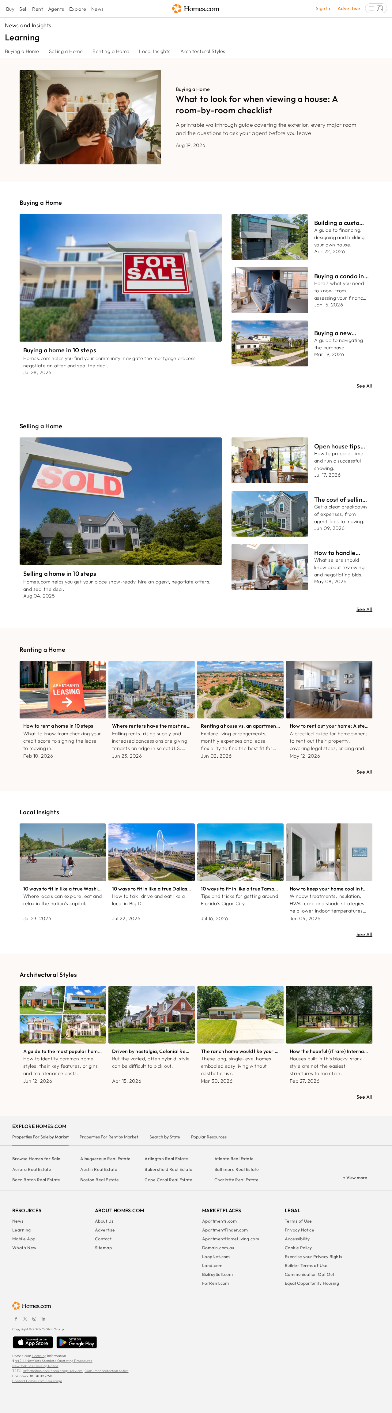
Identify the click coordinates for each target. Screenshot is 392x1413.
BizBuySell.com (217, 1274)
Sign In (323, 8)
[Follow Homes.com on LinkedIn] (43, 1319)
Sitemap (103, 1247)
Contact (103, 1239)
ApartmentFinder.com (225, 1230)
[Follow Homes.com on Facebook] (16, 1319)
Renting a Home (110, 51)
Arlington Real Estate (166, 1158)
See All (364, 386)
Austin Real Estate (98, 1169)
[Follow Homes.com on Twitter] (25, 1319)
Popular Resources (209, 1137)
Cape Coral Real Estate (168, 1179)
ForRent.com (215, 1283)
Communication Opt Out (309, 1274)
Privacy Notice (299, 1230)
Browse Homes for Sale (36, 1158)
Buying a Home (22, 51)
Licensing (39, 1356)
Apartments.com (219, 1221)
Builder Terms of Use (306, 1265)
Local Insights (154, 51)
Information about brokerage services (53, 1371)
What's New (24, 1247)
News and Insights (28, 25)
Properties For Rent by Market (109, 1137)
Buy (10, 9)
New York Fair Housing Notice (35, 1366)
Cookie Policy (298, 1247)
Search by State (164, 1137)
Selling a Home (66, 51)
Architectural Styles (202, 51)
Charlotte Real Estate (236, 1179)
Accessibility (297, 1239)
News (97, 9)
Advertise (348, 8)
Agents (56, 9)
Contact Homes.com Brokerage (37, 1381)
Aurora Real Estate (31, 1169)
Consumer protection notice (107, 1371)
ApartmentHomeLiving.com (230, 1239)
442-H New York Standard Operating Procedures (53, 1361)
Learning (21, 1230)
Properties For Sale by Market (40, 1137)
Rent (37, 9)
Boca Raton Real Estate (36, 1179)
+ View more (355, 1177)
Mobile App (24, 1239)
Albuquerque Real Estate (105, 1158)
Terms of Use (298, 1221)
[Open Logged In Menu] (376, 8)
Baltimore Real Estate (236, 1169)
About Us (104, 1221)
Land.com (212, 1265)
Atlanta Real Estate (234, 1158)
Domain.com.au (218, 1247)
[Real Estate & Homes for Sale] (196, 8)
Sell (23, 9)
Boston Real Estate (99, 1179)
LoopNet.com (216, 1256)
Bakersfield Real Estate (168, 1169)
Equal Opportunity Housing (312, 1283)
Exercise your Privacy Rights (313, 1256)
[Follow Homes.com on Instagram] (34, 1319)
